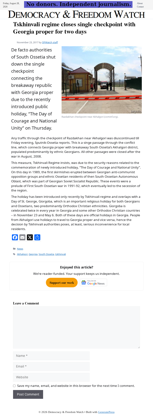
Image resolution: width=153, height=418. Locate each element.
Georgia (33, 254)
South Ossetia (46, 254)
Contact (140, 6)
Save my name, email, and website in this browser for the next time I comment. (76, 386)
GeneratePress (106, 412)
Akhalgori (22, 254)
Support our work (62, 282)
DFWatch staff (50, 42)
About (140, 3)
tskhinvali (60, 254)
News (20, 248)
